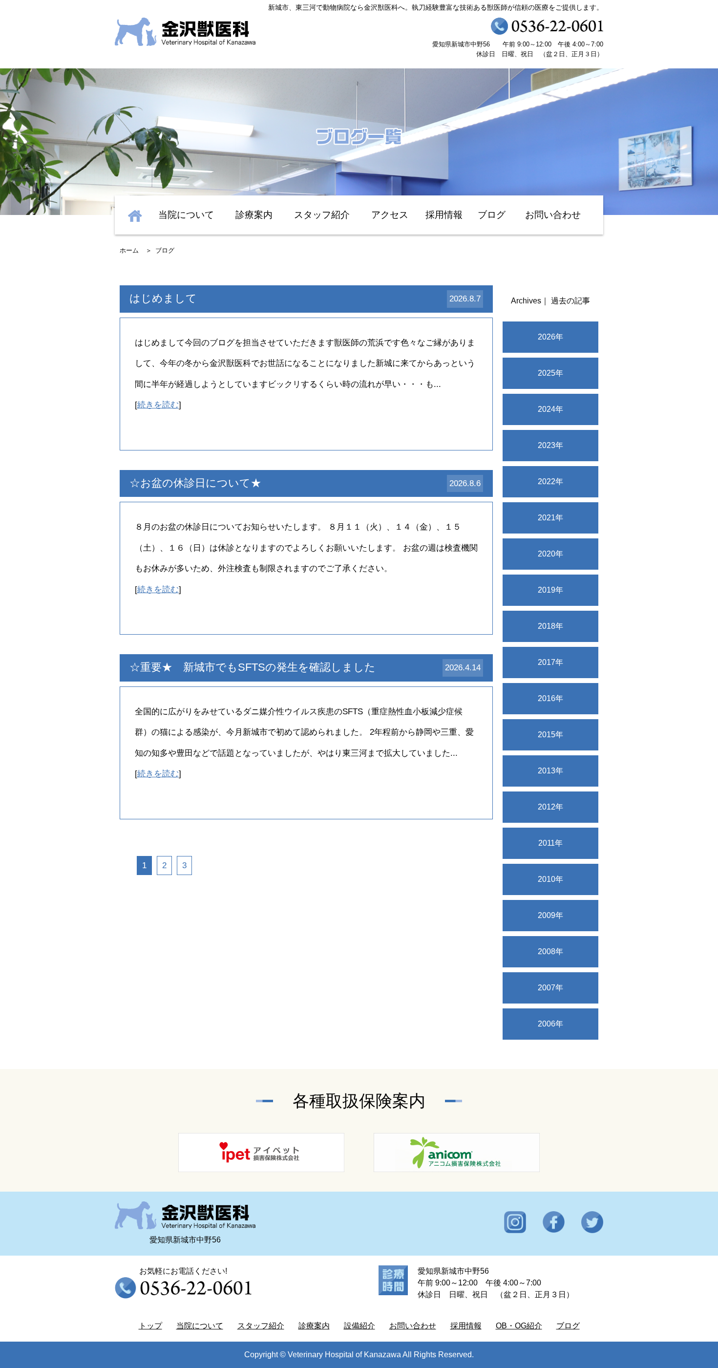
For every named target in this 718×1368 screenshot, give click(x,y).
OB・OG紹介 (519, 1326)
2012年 (550, 807)
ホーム (129, 250)
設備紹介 (359, 1326)
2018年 (550, 626)
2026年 (550, 337)
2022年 (550, 481)
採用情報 (444, 215)
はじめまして (163, 298)
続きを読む (158, 404)
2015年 (550, 734)
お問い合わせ (553, 215)
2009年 (550, 915)
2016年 (550, 698)
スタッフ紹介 (322, 215)
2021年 (550, 517)
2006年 (550, 1024)
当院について (186, 215)
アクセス (389, 215)
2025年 (550, 373)
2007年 (550, 987)
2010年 (550, 879)
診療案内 (254, 215)
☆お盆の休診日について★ (195, 483)
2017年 (550, 662)
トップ (150, 1326)
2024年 (550, 409)
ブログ (492, 215)
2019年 (550, 590)
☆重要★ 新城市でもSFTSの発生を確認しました (252, 667)
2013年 (550, 771)
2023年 (550, 445)
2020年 (550, 554)
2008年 (550, 951)
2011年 (550, 843)
